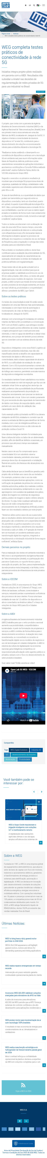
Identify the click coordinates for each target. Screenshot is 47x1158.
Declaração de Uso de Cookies (31, 1150)
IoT (7, 755)
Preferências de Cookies (25, 1143)
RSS (25, 1153)
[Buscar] (34, 5)
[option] (23, 820)
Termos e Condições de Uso (12, 1153)
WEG (5, 5)
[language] (39, 5)
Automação (10, 759)
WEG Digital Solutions (18, 750)
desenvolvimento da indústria (24, 755)
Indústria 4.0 (36, 750)
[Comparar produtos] (30, 5)
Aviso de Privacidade (11, 1150)
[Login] (25, 5)
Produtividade (24, 759)
